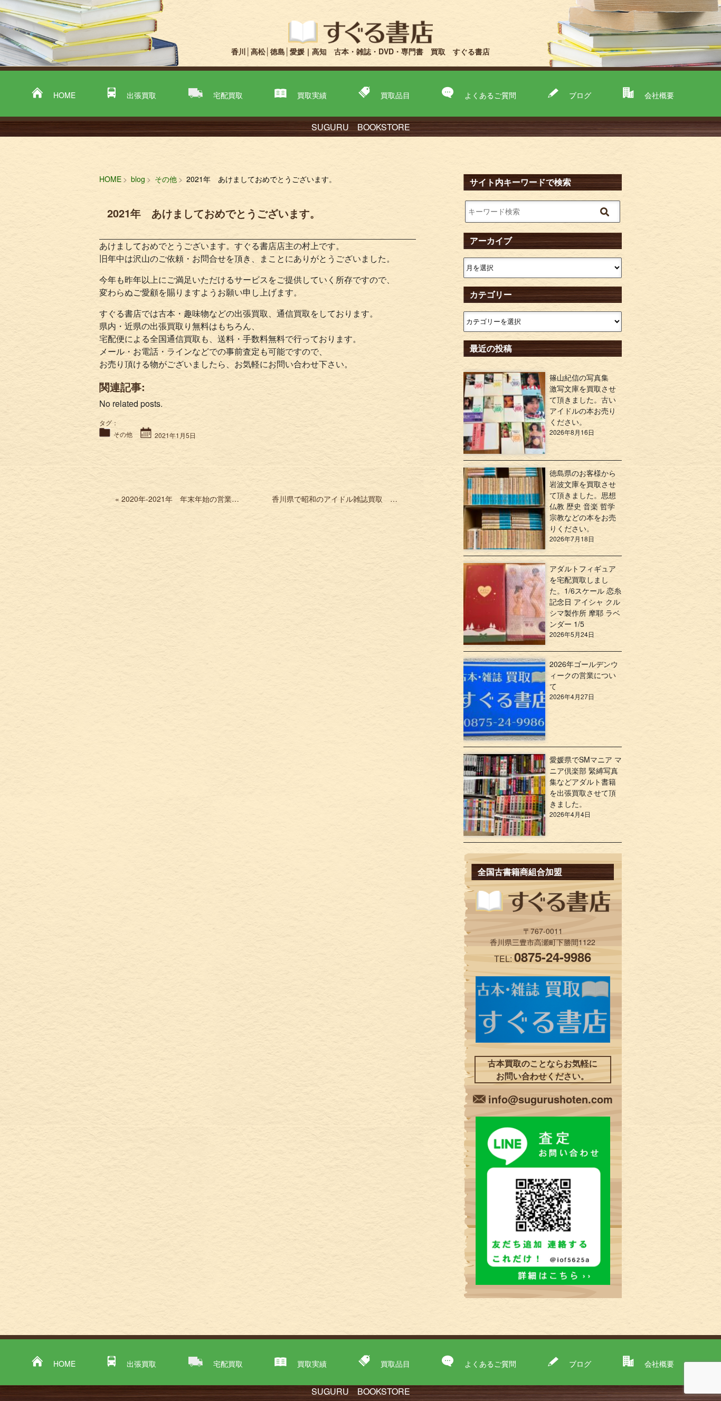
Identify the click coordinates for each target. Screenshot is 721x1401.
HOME (64, 95)
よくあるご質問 (490, 95)
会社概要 (659, 95)
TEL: (542, 958)
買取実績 (312, 95)
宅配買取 (228, 95)
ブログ (580, 95)
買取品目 (395, 95)
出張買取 (141, 95)
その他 (122, 434)
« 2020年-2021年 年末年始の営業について (188, 498)
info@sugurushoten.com (550, 1099)
